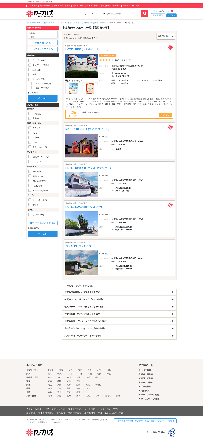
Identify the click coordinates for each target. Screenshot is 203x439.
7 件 (129, 60)
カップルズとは (33, 409)
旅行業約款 (89, 412)
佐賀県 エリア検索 (81, 23)
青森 (61, 370)
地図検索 (116, 6)
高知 (78, 392)
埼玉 (71, 374)
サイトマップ (74, 409)
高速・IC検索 (78, 6)
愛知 (50, 381)
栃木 (99, 374)
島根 (78, 388)
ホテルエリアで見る (43, 49)
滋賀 (78, 385)
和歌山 (98, 385)
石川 (69, 377)
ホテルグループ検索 (131, 6)
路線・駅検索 (45, 6)
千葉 (80, 374)
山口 (88, 388)
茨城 (90, 374)
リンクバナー (90, 409)
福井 (78, 377)
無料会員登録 (158, 15)
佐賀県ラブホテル (98, 23)
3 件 (106, 254)
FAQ (47, 409)
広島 (59, 388)
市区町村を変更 (43, 42)
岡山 (50, 388)
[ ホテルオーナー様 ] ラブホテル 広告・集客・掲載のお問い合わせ (145, 421)
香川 (59, 392)
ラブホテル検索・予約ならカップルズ (44, 23)
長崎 (69, 396)
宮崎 (97, 396)
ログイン (171, 15)
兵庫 (59, 385)
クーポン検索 (92, 6)
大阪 (50, 385)
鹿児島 (108, 396)
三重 (78, 381)
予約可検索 (105, 6)
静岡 (59, 381)
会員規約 (60, 412)
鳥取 (69, 388)
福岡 (50, 396)
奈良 (88, 385)
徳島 (50, 392)
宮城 (80, 370)
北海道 (51, 370)
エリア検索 (32, 6)
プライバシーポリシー (110, 409)
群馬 (109, 374)
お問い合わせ (58, 409)
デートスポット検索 (62, 6)
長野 (97, 377)
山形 (99, 370)
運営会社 (30, 412)
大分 (59, 396)
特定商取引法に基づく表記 (110, 412)
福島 (109, 370)
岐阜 (69, 381)
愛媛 (69, 392)
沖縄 (118, 396)
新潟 (50, 377)
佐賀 (88, 396)
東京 (50, 374)
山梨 (88, 377)
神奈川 (60, 374)
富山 (59, 377)
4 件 (106, 137)
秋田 (90, 370)
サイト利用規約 (45, 412)
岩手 (71, 370)
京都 (69, 385)
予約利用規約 (74, 412)
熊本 (78, 396)
